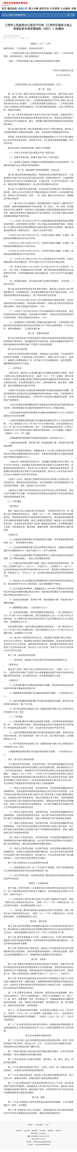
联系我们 (34, 1130)
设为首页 (19, 1130)
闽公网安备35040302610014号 (40, 1136)
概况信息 (12, 8)
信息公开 (23, 8)
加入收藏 (26, 1130)
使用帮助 (50, 1130)
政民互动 (44, 8)
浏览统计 (58, 1130)
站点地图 (42, 1130)
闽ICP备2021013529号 (38, 1139)
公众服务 (65, 8)
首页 (4, 8)
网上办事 (33, 8)
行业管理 (55, 8)
